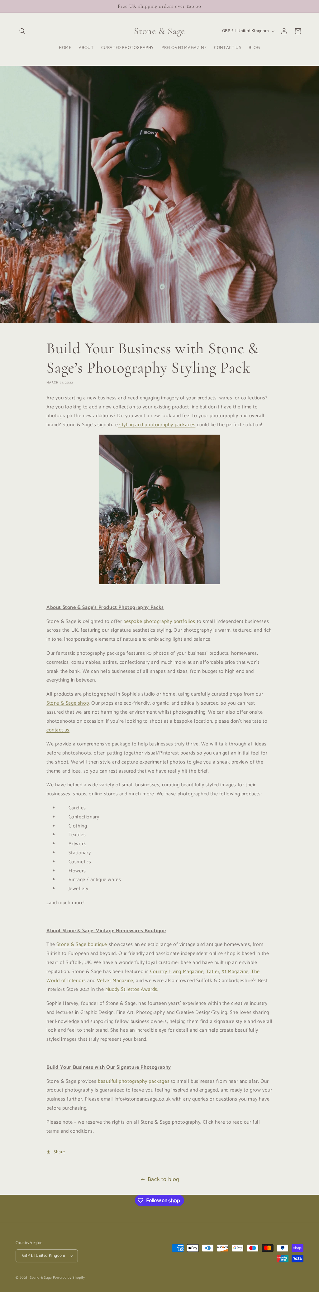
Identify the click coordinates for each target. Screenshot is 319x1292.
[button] (22, 31)
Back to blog (163, 1179)
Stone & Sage (41, 1277)
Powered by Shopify (69, 1277)
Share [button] (59, 1152)
